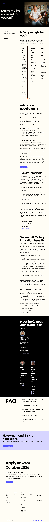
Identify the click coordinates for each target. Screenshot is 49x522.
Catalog (7, 500)
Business (22, 494)
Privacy (38, 497)
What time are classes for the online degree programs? (30, 400)
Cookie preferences (40, 500)
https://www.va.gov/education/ (34, 286)
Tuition (14, 494)
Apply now (15, 492)
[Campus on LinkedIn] (35, 520)
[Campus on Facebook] (36, 520)
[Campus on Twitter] (41, 520)
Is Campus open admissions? (30, 405)
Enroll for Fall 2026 (32, 0)
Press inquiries (39, 495)
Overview (22, 492)
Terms (38, 498)
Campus (4, 4)
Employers (30, 494)
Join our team (8, 497)
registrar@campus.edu (27, 228)
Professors (7, 492)
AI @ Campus (8, 502)
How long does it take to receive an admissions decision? (31, 410)
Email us (38, 493)
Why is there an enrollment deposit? (29, 420)
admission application (34, 120)
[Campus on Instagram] (33, 520)
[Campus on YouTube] (38, 520)
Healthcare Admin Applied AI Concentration (24, 511)
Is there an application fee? (29, 415)
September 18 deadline (14, 0)
